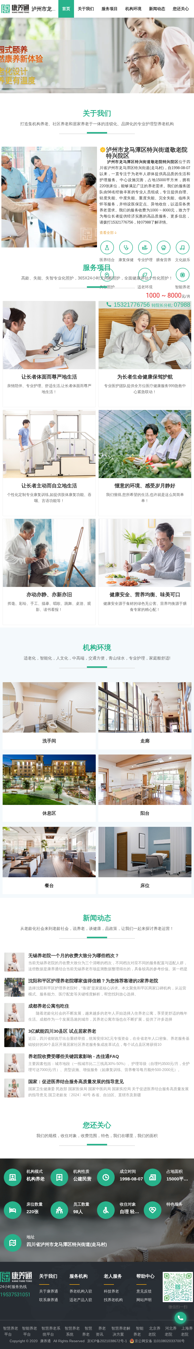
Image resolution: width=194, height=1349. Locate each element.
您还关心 (181, 9)
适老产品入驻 (80, 1300)
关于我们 (86, 9)
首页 (66, 9)
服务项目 (110, 9)
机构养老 (36, 1178)
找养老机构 (113, 1300)
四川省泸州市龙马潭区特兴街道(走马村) (67, 1244)
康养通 (45, 1341)
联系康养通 (48, 1300)
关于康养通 (48, 1291)
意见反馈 (144, 1291)
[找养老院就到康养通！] (15, 9)
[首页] (16, 1280)
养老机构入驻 (80, 1291)
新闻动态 (157, 9)
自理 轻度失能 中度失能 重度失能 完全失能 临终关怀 (132, 1211)
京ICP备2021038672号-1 (107, 1341)
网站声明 (144, 1300)
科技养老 (111, 1291)
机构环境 (133, 9)
